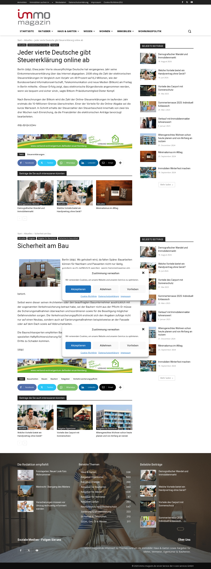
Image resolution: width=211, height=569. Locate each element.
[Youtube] (192, 2)
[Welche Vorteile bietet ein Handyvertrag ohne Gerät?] (75, 192)
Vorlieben (132, 289)
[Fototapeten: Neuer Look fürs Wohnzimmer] (25, 475)
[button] (144, 273)
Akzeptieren (78, 289)
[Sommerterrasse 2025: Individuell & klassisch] (148, 106)
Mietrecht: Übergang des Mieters (53, 486)
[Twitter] (187, 2)
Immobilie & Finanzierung (38, 45)
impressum (126, 296)
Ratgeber (54, 45)
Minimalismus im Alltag (107, 208)
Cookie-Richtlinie (89, 296)
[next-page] (25, 218)
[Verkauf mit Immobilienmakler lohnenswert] (148, 122)
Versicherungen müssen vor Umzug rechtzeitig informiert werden (51, 505)
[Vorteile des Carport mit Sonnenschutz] (148, 90)
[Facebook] (182, 2)
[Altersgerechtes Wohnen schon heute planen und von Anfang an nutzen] (148, 139)
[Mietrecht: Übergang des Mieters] (25, 490)
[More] (120, 163)
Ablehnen (105, 289)
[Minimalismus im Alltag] (114, 192)
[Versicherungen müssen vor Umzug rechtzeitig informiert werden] (25, 506)
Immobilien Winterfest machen (174, 168)
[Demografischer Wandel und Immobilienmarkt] (35, 192)
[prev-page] (19, 218)
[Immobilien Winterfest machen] (148, 172)
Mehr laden (165, 184)
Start (19, 40)
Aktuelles (28, 40)
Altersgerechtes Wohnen (28, 204)
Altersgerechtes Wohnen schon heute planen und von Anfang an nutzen (175, 138)
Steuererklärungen (36, 154)
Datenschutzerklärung (108, 296)
